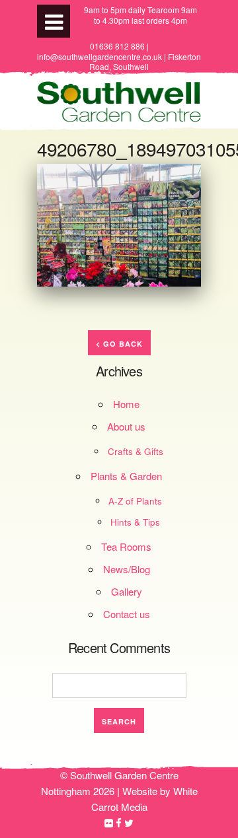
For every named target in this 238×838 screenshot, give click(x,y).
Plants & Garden (126, 476)
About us (126, 426)
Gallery (126, 591)
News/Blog (126, 569)
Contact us (126, 614)
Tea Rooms (126, 546)
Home (126, 404)
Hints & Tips (135, 522)
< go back (119, 344)
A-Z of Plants (135, 501)
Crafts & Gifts (135, 451)
